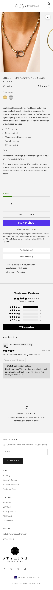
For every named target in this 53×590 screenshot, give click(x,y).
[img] (8, 351)
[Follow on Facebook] (4, 569)
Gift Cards (7, 507)
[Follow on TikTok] (25, 569)
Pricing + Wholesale (11, 484)
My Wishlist (8, 520)
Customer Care (9, 489)
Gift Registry (8, 516)
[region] (26, 414)
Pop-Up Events (9, 511)
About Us (7, 502)
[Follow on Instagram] (11, 569)
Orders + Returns (10, 480)
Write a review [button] (26, 327)
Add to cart (26, 214)
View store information (15, 272)
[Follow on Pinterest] (18, 569)
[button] (14, 307)
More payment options (26, 229)
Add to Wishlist (26, 250)
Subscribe (13, 460)
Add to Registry (26, 256)
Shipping (6, 475)
